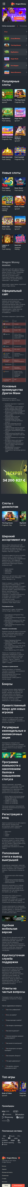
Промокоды (5, 1175)
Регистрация (18, 1185)
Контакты (4, 1181)
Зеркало (4, 1169)
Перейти (19, 18)
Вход (6, 1185)
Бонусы (4, 1166)
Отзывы (4, 1178)
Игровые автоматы (7, 1172)
